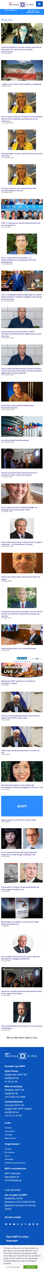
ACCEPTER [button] (30, 1267)
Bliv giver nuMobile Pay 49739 (33, 11)
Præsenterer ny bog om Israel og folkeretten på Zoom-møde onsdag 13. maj (20, 888)
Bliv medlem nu (11, 10)
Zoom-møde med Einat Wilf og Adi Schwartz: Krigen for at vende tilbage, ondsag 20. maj (19, 853)
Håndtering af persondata (15, 1163)
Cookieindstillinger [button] (13, 1267)
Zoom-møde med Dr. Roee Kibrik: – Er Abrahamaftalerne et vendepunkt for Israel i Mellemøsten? (18, 260)
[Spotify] (29, 1224)
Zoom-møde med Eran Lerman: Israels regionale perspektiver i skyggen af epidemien (20, 957)
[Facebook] (6, 1224)
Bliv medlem (10, 1152)
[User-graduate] (37, 1224)
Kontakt (8, 1149)
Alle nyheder (10, 1131)
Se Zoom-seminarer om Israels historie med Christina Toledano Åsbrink (18, 189)
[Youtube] (14, 1224)
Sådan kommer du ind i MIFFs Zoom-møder (18, 820)
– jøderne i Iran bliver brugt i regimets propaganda (21, 84)
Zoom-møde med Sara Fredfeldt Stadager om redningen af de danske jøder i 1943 (19, 508)
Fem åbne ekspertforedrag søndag (15, 440)
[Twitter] (10, 1224)
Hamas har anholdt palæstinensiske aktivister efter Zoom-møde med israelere (21, 992)
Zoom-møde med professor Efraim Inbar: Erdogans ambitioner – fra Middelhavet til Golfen (21, 543)
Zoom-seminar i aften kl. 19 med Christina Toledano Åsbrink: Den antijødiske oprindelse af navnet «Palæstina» (22, 118)
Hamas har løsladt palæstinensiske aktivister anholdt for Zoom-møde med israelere (19, 474)
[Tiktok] (21, 1224)
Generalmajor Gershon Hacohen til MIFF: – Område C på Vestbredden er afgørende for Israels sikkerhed (21, 333)
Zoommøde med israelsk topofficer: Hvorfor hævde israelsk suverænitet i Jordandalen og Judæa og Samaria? (21, 613)
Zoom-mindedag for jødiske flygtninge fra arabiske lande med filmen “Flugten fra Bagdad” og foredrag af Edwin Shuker (21, 296)
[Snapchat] (33, 1224)
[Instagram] (17, 1224)
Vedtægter (9, 1159)
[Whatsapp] (25, 1224)
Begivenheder (10, 1138)
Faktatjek (8, 1135)
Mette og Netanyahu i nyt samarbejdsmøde (18, 648)
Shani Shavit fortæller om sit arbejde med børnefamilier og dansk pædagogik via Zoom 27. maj (22, 786)
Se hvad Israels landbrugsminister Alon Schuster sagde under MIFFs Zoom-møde (20, 717)
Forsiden (8, 1128)
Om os (7, 1156)
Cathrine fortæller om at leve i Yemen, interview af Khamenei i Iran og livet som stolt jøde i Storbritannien (21, 49)
